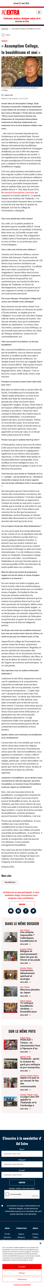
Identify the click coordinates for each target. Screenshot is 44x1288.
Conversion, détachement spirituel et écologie (27, 974)
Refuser (22, 1273)
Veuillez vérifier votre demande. (22, 1188)
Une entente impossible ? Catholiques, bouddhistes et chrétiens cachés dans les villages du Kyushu (29, 941)
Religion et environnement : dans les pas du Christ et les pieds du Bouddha (30, 957)
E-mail (22, 1170)
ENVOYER (22, 904)
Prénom (22, 1160)
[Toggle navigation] (39, 12)
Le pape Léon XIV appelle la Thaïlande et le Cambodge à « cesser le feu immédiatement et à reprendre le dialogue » (30, 1106)
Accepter (22, 1267)
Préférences (22, 1279)
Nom (22, 1149)
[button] (40, 1243)
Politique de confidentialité (22, 1285)
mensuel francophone (19, 192)
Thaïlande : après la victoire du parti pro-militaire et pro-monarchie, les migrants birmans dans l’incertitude (30, 1067)
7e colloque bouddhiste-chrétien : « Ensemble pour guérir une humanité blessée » (30, 1012)
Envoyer (22, 1182)
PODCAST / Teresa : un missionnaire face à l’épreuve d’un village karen (30, 1045)
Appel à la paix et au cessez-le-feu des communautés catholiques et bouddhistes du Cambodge (29, 1086)
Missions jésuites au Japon (30, 991)
